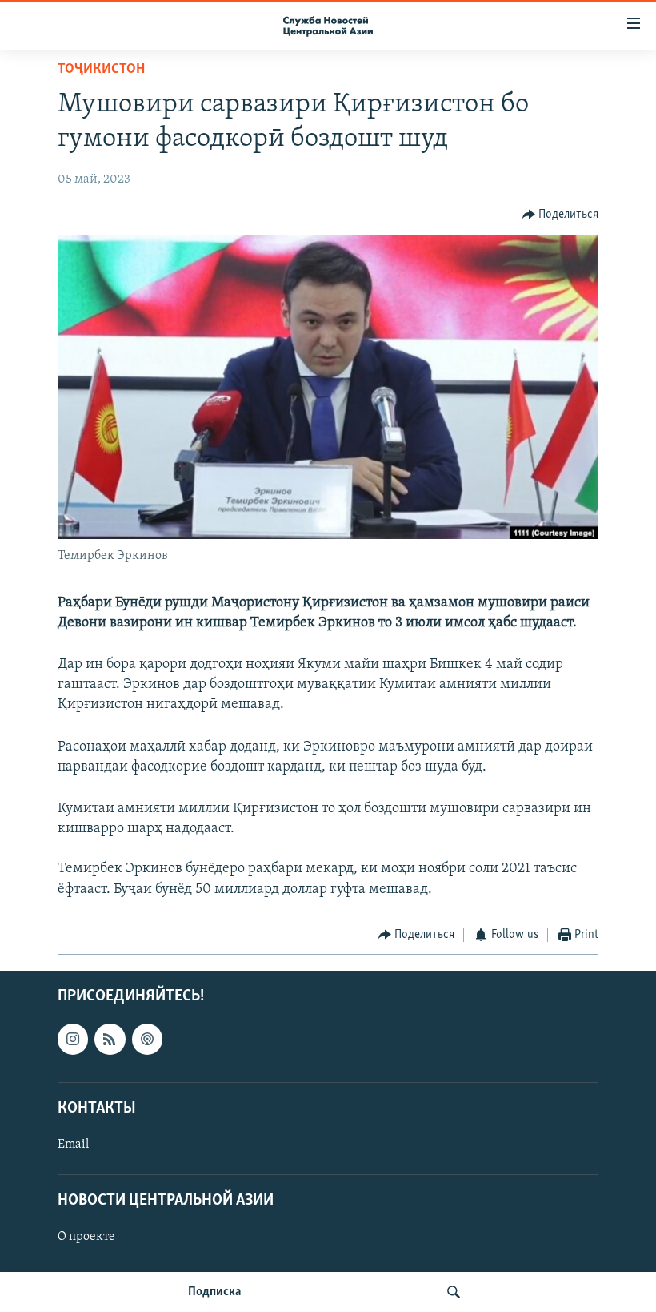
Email (73, 1144)
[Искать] (454, 1292)
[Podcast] (147, 1039)
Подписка (214, 1292)
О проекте (86, 1237)
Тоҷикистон (101, 69)
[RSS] (109, 1039)
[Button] (560, 214)
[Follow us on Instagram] (73, 1039)
